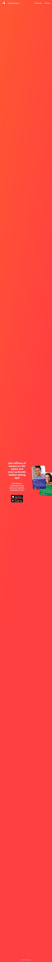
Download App (38, 3)
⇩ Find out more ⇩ (26, 960)
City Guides (47, 3)
